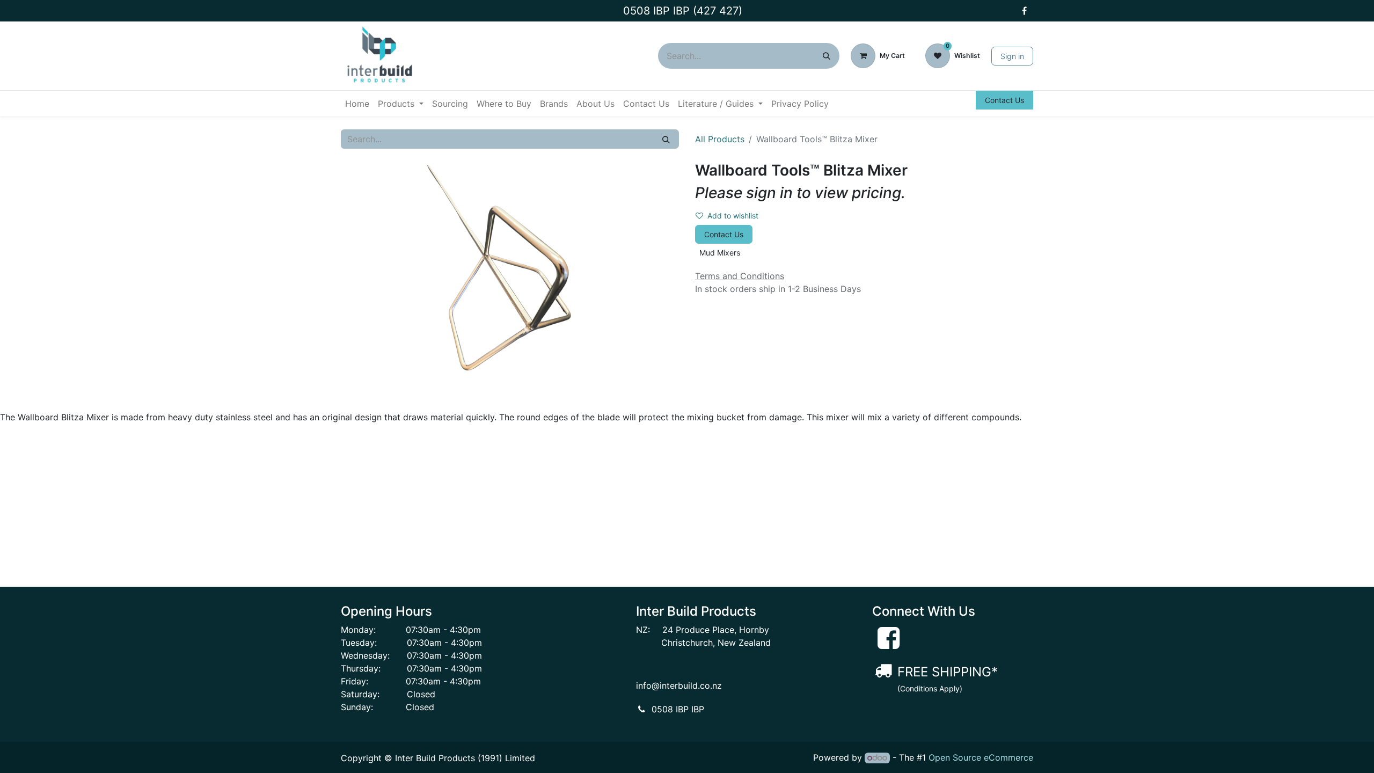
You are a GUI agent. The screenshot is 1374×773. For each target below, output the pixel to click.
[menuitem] (357, 103)
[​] (1024, 10)
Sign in (1012, 56)
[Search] (826, 56)
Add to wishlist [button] (732, 215)
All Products (719, 139)
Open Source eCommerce (981, 757)
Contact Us (1004, 100)
